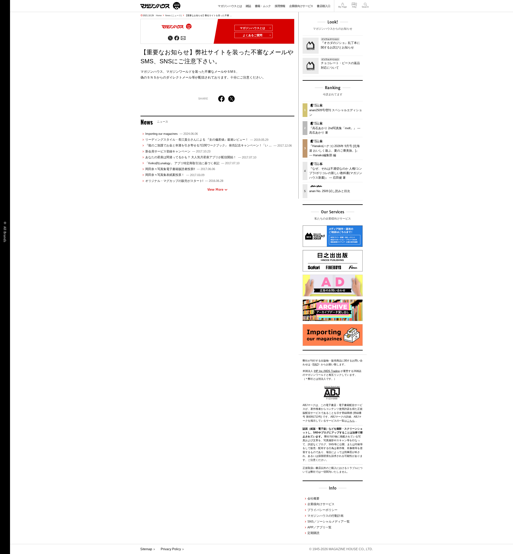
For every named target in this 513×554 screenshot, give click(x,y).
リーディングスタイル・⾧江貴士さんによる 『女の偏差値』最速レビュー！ (206, 139)
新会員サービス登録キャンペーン (177, 151)
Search (365, 4)
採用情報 (280, 6)
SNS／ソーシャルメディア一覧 (328, 521)
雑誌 (248, 6)
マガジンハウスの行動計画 (325, 515)
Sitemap (146, 549)
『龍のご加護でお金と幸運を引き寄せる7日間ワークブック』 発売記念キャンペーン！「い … (218, 145)
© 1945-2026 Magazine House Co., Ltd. (341, 549)
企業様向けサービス (301, 6)
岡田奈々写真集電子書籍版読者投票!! (180, 169)
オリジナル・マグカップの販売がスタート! (184, 180)
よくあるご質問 (252, 35)
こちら (351, 420)
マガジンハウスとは (230, 6)
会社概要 (313, 498)
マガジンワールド (160, 5)
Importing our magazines (171, 133)
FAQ (354, 4)
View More (215, 189)
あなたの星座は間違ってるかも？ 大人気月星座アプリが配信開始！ (200, 157)
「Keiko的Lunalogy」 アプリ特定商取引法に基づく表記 (192, 163)
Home (159, 15)
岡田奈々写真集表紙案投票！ (174, 174)
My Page (342, 4)
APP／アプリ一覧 (319, 527)
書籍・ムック (263, 6)
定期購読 (313, 533)
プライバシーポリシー (322, 510)
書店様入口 (323, 6)
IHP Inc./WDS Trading (327, 371)
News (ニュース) (173, 15)
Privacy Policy (171, 549)
